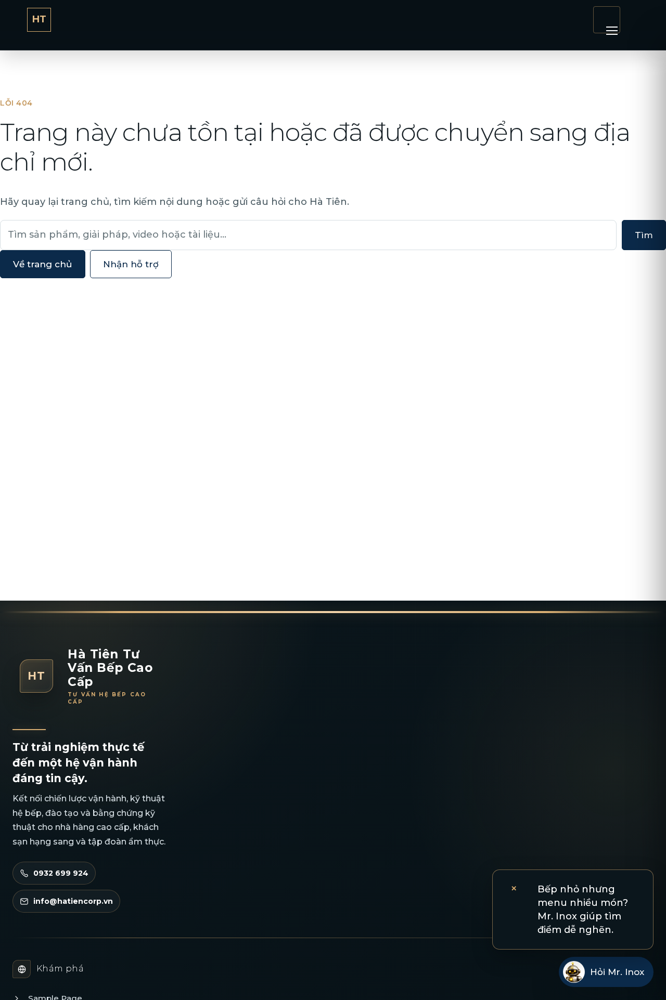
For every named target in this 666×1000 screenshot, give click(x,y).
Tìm (644, 235)
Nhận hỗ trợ (131, 264)
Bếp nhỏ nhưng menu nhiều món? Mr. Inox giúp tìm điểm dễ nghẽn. (582, 910)
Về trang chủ (42, 264)
